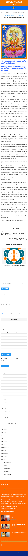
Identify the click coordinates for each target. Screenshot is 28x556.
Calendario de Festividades (7, 338)
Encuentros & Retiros (8, 376)
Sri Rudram (6, 402)
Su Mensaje (4, 456)
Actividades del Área (8, 411)
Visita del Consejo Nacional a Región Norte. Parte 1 (19, 533)
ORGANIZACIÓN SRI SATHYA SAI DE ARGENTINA (14, 1)
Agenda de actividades (6, 340)
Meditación (6, 399)
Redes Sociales (4, 344)
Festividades (6, 393)
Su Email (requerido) (6, 304)
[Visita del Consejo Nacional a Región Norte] (5, 518)
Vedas (3, 459)
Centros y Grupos (6, 384)
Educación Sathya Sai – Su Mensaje (11, 423)
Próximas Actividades (8, 379)
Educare (5, 426)
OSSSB (3, 444)
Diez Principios (4, 326)
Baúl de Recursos (7, 417)
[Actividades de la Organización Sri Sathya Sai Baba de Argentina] (14, 256)
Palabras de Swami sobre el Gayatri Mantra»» (11, 22)
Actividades (4, 370)
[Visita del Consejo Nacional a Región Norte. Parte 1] (5, 534)
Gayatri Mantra (14, 15)
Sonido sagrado (7, 468)
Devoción (7, 12)
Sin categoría (5, 453)
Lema (3, 438)
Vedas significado (7, 474)
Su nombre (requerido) (6, 298)
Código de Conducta (5, 329)
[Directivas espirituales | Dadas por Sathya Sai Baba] (5, 526)
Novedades (21, 15)
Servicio (4, 450)
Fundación (4, 432)
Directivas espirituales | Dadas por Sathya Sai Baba (18, 525)
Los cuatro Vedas (7, 462)
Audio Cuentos (7, 414)
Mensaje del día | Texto (6, 347)
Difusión (4, 405)
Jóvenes (4, 435)
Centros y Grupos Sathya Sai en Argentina (14, 2)
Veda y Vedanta (7, 471)
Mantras (5, 465)
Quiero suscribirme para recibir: (9, 309)
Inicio (2, 12)
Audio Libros (4, 335)
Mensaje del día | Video (6, 349)
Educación (4, 408)
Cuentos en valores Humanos (10, 420)
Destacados (4, 388)
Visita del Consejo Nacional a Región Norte (19, 516)
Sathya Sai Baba (5, 447)
